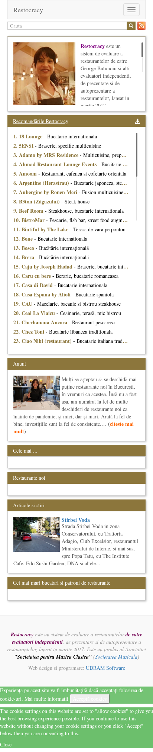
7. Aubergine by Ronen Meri (46, 192)
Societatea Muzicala (116, 656)
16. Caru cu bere (32, 276)
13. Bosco (24, 248)
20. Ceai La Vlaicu (34, 313)
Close (6, 744)
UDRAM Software (105, 667)
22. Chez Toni (29, 331)
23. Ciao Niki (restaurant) (43, 341)
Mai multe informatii (46, 698)
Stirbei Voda (76, 520)
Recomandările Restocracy (40, 121)
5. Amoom (25, 173)
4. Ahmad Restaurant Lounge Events (55, 164)
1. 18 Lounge (28, 136)
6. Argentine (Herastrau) (42, 183)
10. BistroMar (29, 220)
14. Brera (24, 257)
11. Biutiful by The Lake (41, 229)
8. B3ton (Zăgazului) (37, 201)
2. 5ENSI (24, 146)
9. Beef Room (29, 211)
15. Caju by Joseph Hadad (43, 266)
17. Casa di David (33, 285)
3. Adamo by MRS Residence (46, 155)
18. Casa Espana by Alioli (42, 294)
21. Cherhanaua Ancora (41, 322)
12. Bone (23, 238)
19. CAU (23, 304)
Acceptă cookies (90, 698)
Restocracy (28, 9)
